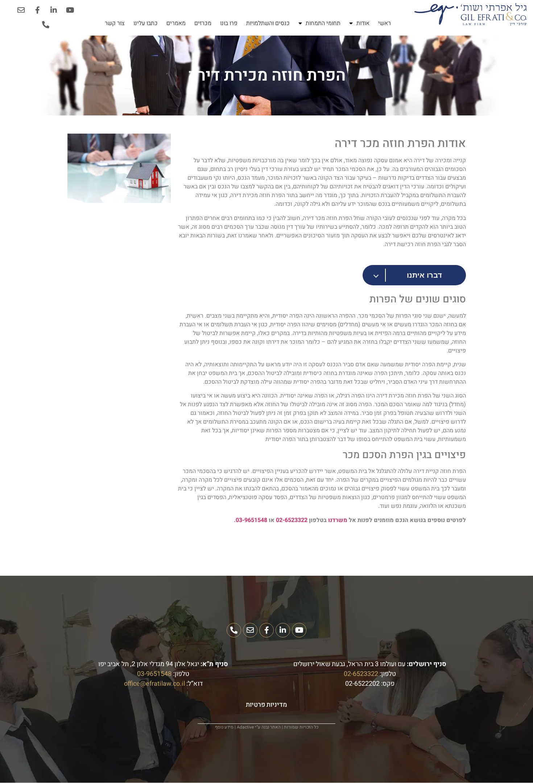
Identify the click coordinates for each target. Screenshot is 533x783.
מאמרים (176, 23)
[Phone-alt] (45, 24)
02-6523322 (291, 520)
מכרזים (202, 23)
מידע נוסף (224, 727)
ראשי (384, 23)
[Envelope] (21, 10)
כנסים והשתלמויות (268, 23)
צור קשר (115, 23)
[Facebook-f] (37, 10)
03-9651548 (251, 520)
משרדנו (337, 520)
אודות (362, 23)
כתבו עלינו (145, 23)
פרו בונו (228, 23)
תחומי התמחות (323, 23)
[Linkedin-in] (53, 10)
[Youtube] (70, 10)
